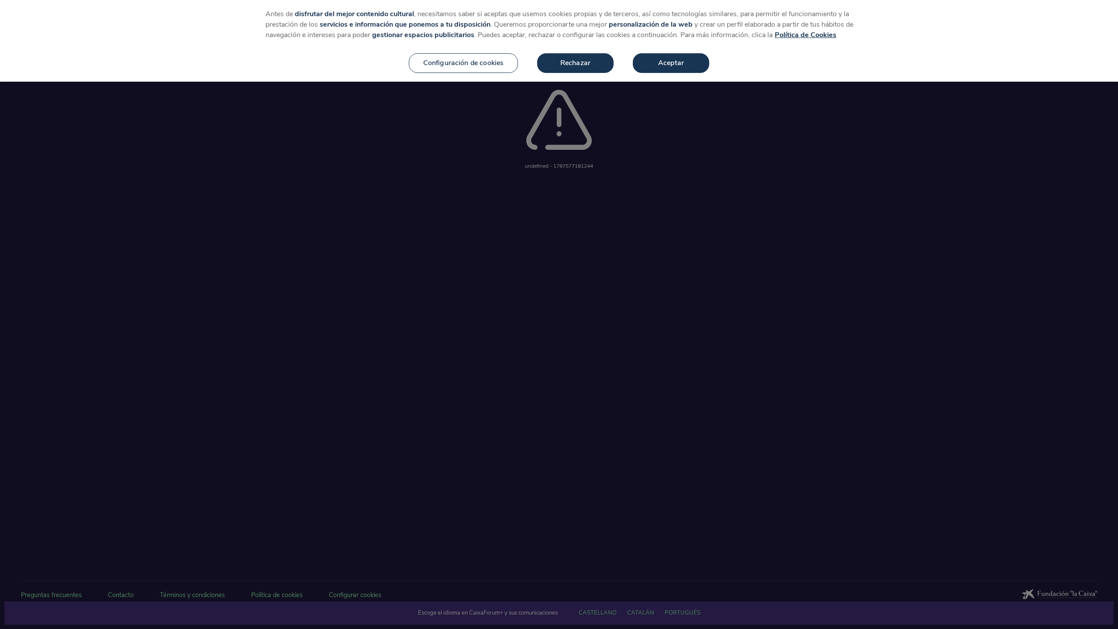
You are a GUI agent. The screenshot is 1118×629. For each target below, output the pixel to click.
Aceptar (671, 63)
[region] (559, 41)
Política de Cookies (805, 35)
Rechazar (575, 63)
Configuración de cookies (463, 63)
